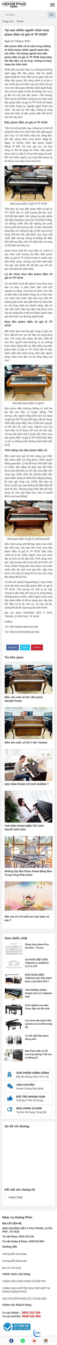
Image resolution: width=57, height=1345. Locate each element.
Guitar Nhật (15, 1197)
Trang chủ (7, 21)
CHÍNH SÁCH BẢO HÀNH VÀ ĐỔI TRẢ (24, 1281)
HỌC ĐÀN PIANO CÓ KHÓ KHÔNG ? (27, 784)
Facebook (13, 647)
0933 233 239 (26, 1236)
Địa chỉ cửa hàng (11, 1268)
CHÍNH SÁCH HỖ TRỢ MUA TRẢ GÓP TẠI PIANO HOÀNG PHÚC (26, 1290)
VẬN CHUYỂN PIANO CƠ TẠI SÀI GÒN (24, 1298)
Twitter (25, 647)
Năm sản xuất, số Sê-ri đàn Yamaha (26, 742)
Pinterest (37, 647)
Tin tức (20, 21)
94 (42, 1241)
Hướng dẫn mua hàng (14, 1254)
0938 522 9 (35, 1241)
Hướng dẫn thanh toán (14, 1261)
